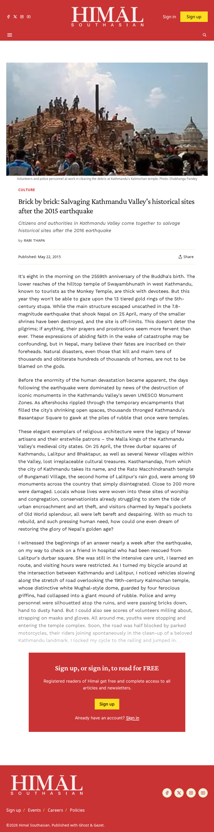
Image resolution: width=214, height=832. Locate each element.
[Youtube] (29, 17)
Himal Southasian (34, 825)
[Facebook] (8, 17)
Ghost (84, 825)
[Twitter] (15, 17)
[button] (13, 810)
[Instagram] (22, 17)
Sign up (107, 704)
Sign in (132, 717)
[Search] (204, 35)
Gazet (99, 825)
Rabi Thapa (34, 240)
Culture (26, 189)
